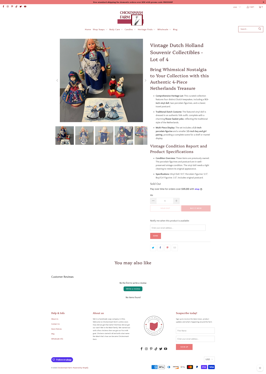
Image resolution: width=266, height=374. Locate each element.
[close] (181, 164)
